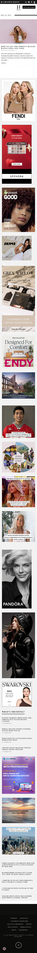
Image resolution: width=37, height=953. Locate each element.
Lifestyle (24, 918)
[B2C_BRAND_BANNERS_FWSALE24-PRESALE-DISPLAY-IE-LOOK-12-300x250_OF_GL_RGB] (17, 694)
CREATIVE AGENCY (11, 2)
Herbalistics (25, 927)
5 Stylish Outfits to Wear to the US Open (17, 889)
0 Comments (6, 723)
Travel (29, 924)
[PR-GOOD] (18, 210)
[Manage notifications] (4, 948)
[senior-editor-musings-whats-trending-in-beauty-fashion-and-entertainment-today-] (18, 457)
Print (14, 930)
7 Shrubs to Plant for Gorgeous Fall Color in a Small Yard (17, 881)
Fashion (14, 918)
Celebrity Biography (19, 921)
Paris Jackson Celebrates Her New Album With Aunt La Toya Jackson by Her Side (18, 864)
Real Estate (13, 927)
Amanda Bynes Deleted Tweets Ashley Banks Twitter (16, 748)
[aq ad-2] (18, 810)
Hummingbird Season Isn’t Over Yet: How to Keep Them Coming (17, 873)
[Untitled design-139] (17, 579)
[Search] (26, 2)
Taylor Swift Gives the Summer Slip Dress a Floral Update (17, 897)
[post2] (18, 775)
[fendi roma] (18, 100)
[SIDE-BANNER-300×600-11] (18, 645)
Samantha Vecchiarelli (8, 50)
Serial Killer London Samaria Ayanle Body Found (16, 730)
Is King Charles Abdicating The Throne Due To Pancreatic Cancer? (17, 719)
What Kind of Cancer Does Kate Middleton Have (17, 739)
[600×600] (18, 352)
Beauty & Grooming (15, 924)
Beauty (4, 63)
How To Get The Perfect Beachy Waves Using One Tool (18, 47)
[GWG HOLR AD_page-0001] (18, 299)
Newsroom (23, 930)
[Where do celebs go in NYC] (18, 841)
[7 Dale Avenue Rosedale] (18, 385)
